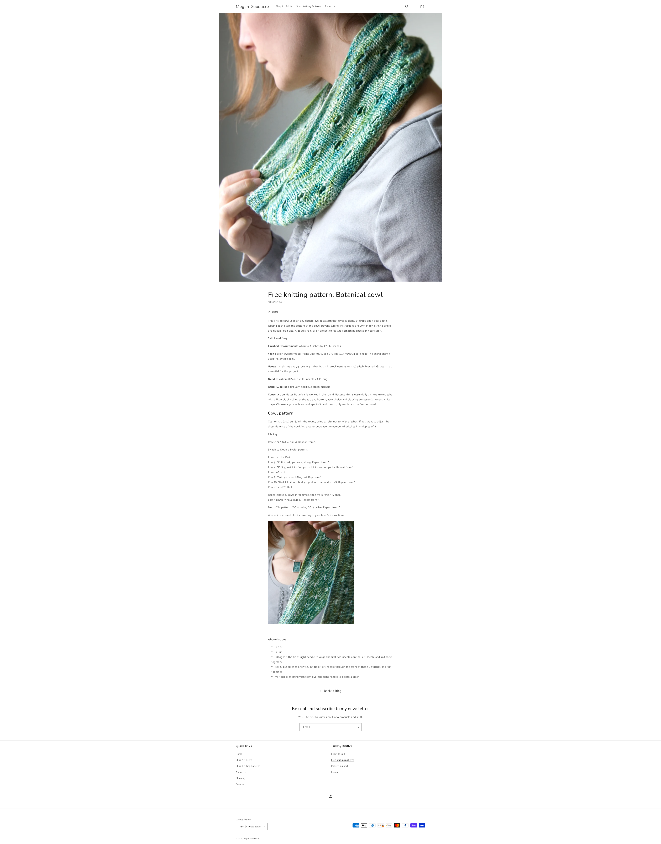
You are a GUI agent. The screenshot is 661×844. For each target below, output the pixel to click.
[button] (407, 6)
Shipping (240, 778)
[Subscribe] (357, 727)
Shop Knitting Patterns (248, 766)
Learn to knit (338, 754)
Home (239, 754)
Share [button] (275, 312)
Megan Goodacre (251, 838)
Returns (240, 784)
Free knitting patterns (342, 760)
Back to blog (332, 691)
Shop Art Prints (244, 760)
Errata (334, 772)
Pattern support (339, 766)
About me (241, 772)
